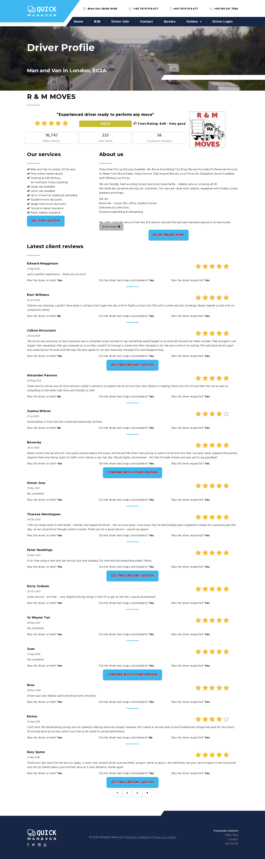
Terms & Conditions (138, 837)
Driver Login (223, 21)
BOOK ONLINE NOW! (168, 235)
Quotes (169, 21)
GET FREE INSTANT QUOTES (132, 365)
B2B (97, 21)
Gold (105, 123)
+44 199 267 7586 (226, 8)
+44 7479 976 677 (145, 8)
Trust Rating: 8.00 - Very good (161, 123)
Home (78, 21)
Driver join (120, 21)
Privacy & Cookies (164, 837)
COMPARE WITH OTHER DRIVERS (132, 472)
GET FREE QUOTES (46, 221)
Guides (192, 21)
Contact (146, 21)
